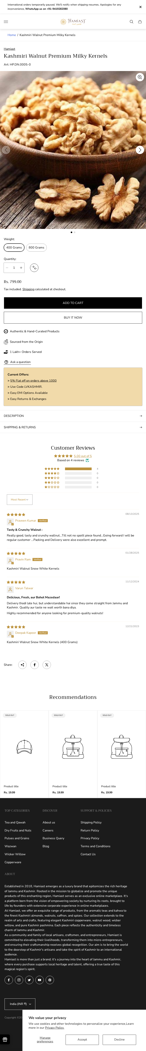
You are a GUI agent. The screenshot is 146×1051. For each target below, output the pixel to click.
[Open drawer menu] (6, 22)
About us (49, 822)
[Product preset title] (24, 747)
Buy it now (73, 318)
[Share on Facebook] (34, 665)
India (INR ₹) (18, 1004)
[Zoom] (140, 77)
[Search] (131, 22)
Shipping (28, 289)
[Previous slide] (6, 150)
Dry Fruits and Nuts (18, 830)
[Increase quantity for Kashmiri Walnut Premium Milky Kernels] (21, 268)
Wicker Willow (15, 854)
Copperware (13, 862)
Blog (46, 846)
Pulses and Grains (17, 838)
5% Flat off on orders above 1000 (33, 381)
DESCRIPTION (14, 416)
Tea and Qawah (15, 822)
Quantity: (10, 259)
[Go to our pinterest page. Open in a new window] (50, 980)
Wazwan (10, 846)
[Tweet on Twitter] (47, 665)
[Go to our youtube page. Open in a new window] (39, 980)
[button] (71, 232)
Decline (119, 1039)
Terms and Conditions (95, 846)
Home (12, 35)
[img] (16, 515)
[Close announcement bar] (140, 7)
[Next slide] (140, 150)
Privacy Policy (90, 838)
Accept (82, 1039)
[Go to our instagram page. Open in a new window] (19, 980)
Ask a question (20, 362)
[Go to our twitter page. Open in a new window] (29, 980)
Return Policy (90, 830)
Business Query (53, 838)
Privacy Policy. (54, 1028)
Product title (11, 786)
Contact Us (88, 854)
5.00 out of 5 (83, 456)
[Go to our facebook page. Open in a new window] (9, 980)
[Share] (22, 665)
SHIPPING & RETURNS (20, 427)
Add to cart (73, 303)
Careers (48, 830)
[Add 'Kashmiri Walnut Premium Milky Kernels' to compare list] (34, 268)
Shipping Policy (91, 822)
